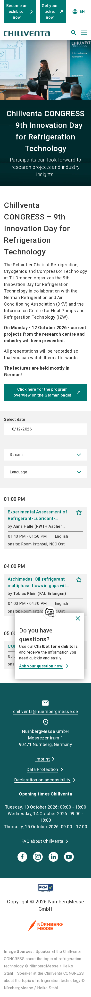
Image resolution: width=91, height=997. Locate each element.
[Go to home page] (31, 34)
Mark (79, 512)
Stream (16, 454)
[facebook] (22, 857)
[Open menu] (84, 33)
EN (78, 12)
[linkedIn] (53, 857)
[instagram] (38, 857)
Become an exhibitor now (17, 11)
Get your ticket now (50, 11)
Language (18, 472)
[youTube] (69, 857)
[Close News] (49, 612)
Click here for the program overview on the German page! (42, 392)
